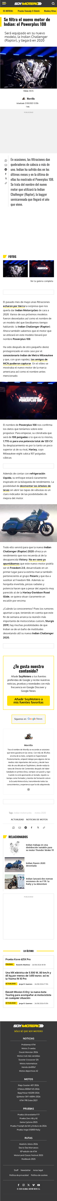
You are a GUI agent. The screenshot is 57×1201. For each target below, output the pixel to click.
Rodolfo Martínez (23, 965)
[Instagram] (28, 789)
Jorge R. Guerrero (25, 984)
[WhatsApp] (6, 160)
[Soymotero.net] (28, 1025)
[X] (6, 178)
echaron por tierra (14, 306)
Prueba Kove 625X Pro (18, 959)
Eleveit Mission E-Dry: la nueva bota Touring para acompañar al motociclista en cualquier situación (28, 995)
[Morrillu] (24, 98)
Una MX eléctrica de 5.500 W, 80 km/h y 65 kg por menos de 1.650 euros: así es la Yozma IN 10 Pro (28, 975)
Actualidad (17, 819)
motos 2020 (40, 813)
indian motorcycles (23, 813)
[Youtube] (38, 1185)
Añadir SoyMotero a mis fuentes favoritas (28, 700)
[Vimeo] (33, 1185)
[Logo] (28, 3)
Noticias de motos (37, 819)
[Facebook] (6, 173)
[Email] (6, 164)
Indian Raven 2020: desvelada (36, 864)
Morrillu (31, 98)
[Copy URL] (6, 182)
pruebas (9, 964)
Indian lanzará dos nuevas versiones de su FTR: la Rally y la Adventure (39, 881)
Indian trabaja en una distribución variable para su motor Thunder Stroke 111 (40, 847)
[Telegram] (6, 169)
